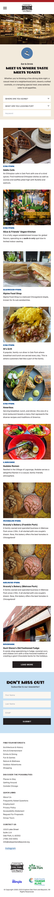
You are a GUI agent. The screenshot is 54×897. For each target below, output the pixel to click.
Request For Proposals (13, 814)
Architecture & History (13, 747)
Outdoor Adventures (12, 764)
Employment (9, 804)
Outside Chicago (10, 786)
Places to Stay (9, 779)
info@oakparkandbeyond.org (16, 842)
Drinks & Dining (10, 754)
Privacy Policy (9, 807)
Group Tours (8, 818)
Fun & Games (9, 757)
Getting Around (10, 782)
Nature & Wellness (11, 761)
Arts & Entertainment (12, 750)
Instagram (10, 848)
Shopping (7, 768)
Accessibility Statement (13, 811)
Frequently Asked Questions (15, 800)
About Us (7, 797)
